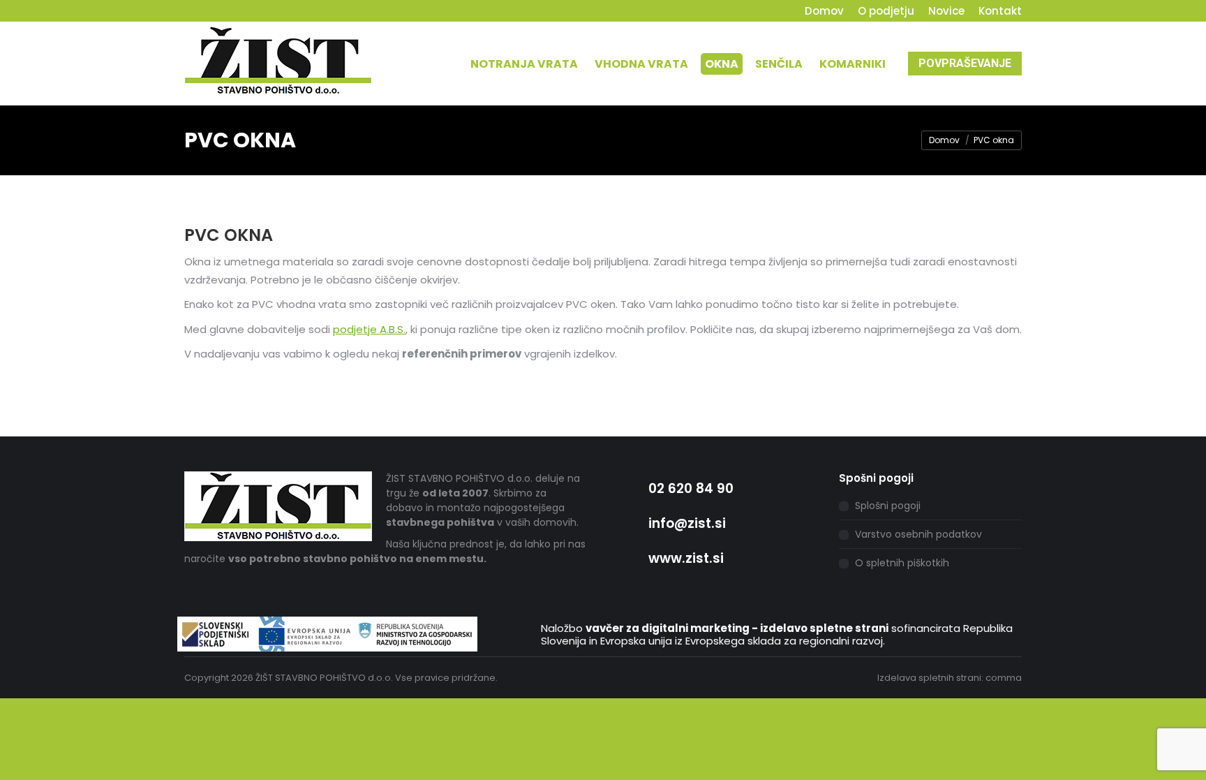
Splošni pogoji (888, 506)
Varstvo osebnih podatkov (918, 534)
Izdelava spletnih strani (929, 677)
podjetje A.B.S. (369, 329)
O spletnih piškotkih (902, 563)
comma (1003, 677)
